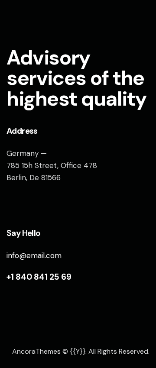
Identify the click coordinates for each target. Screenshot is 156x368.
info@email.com (34, 255)
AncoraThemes (36, 351)
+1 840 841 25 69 (39, 276)
